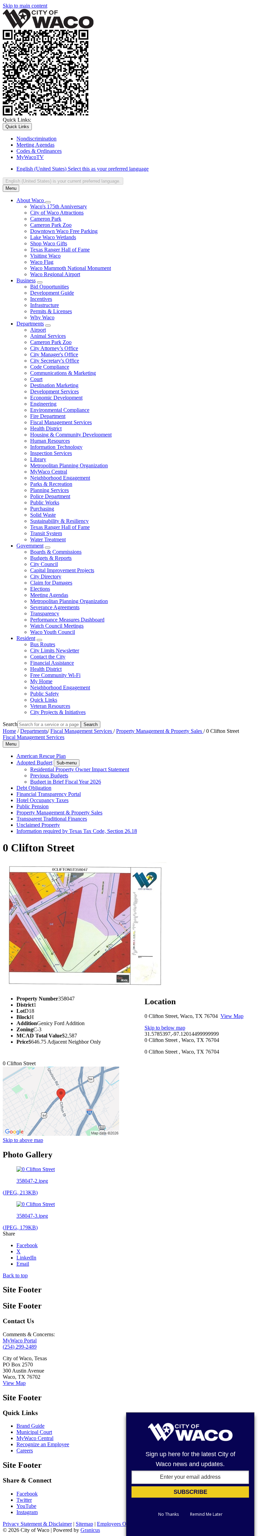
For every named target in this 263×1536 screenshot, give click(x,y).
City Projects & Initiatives (58, 712)
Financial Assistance (52, 663)
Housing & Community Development (71, 435)
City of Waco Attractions (57, 213)
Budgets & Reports (51, 558)
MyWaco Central (48, 472)
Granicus (90, 1530)
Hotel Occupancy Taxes (42, 800)
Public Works (44, 502)
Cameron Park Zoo (51, 225)
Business (26, 280)
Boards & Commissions (56, 552)
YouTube (26, 1506)
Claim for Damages (51, 583)
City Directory (45, 576)
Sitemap (84, 1524)
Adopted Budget (34, 762)
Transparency (44, 613)
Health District (46, 428)
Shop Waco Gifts (48, 243)
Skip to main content (25, 6)
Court (36, 379)
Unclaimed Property (38, 825)
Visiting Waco (45, 256)
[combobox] (63, 181)
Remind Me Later (206, 1514)
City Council (44, 564)
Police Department (50, 496)
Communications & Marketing (63, 373)
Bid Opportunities (49, 287)
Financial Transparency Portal (48, 794)
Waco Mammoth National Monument (70, 268)
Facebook (27, 1494)
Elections (40, 589)
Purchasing (42, 509)
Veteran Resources (50, 706)
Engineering (43, 404)
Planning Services (49, 490)
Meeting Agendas (49, 595)
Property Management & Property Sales (159, 731)
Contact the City (47, 657)
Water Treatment (48, 539)
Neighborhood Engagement (60, 478)
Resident (25, 638)
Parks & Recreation (51, 484)
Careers (24, 1450)
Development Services (54, 391)
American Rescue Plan (41, 756)
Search (10, 724)
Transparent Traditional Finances (51, 819)
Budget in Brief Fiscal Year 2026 (65, 782)
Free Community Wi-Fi (55, 675)
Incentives (41, 299)
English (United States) (82, 169)
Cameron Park (45, 219)
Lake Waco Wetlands (53, 237)
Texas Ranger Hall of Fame (60, 250)
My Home (41, 681)
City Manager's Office (54, 354)
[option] (138, 169)
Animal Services (48, 336)
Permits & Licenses (51, 311)
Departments (30, 324)
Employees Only (115, 1524)
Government (29, 546)
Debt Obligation (33, 788)
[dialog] (190, 1474)
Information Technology (56, 447)
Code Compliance (49, 367)
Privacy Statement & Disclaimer (37, 1524)
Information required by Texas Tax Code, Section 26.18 (76, 831)
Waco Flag (41, 262)
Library (38, 459)
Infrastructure (44, 305)
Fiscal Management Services (61, 422)
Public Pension (32, 806)
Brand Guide (30, 1426)
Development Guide (52, 293)
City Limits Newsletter (54, 650)
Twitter (24, 1500)
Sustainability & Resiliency (59, 521)
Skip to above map (23, 1140)
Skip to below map (165, 1028)
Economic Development (56, 398)
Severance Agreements (54, 607)
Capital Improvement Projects (62, 570)
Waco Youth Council (52, 632)
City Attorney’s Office (54, 348)
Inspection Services (51, 453)
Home (9, 731)
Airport (38, 330)
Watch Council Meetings (57, 626)
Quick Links (43, 700)
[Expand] (48, 202)
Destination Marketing (54, 385)
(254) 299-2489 (20, 1347)
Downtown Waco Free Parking (64, 231)
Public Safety (44, 694)
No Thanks (168, 1514)
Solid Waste (43, 515)
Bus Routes (42, 644)
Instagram (27, 1512)
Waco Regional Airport (55, 274)
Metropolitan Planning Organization (69, 465)
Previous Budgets (49, 775)
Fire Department (47, 416)
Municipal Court (34, 1432)
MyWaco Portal (20, 1340)
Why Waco (42, 317)
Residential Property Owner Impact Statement (79, 769)
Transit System (46, 533)
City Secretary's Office (54, 361)
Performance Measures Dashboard (67, 620)
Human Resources (50, 441)
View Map (232, 1016)
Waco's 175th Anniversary (58, 206)
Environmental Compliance (59, 410)
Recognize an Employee (42, 1444)
